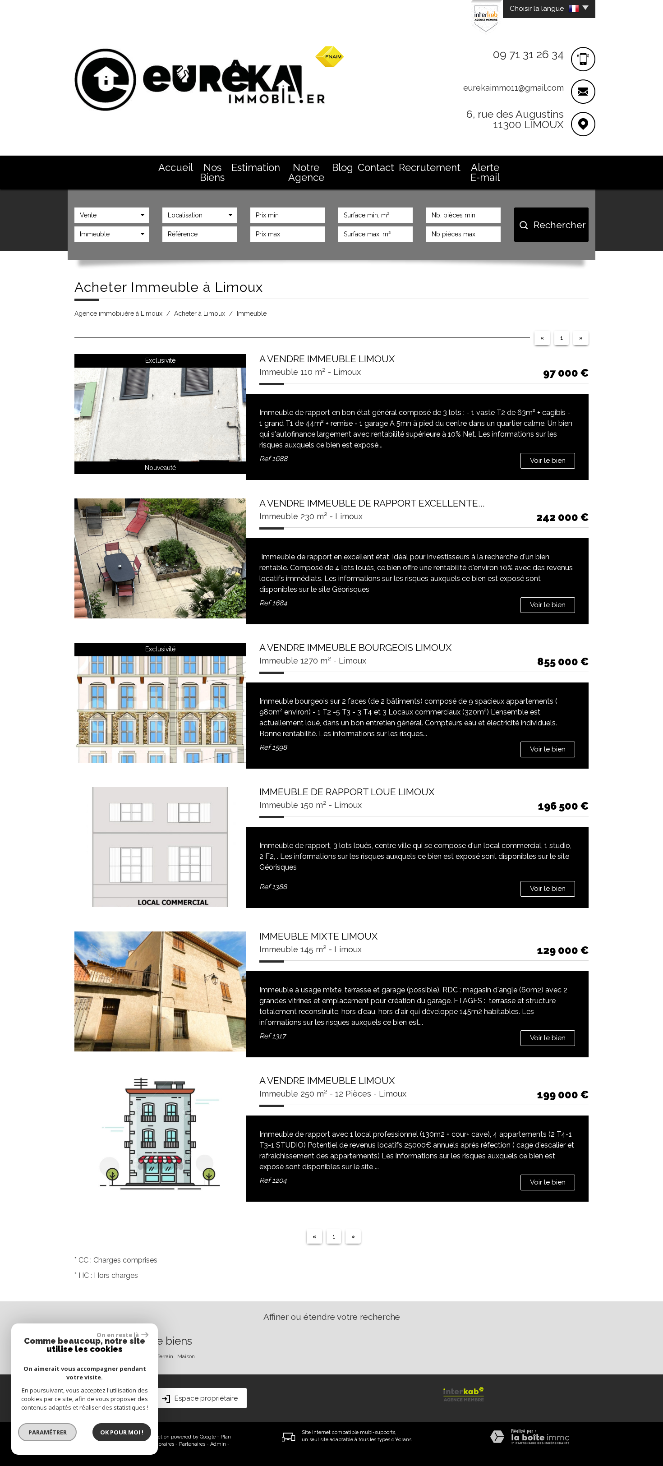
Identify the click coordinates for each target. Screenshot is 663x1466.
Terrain (165, 1356)
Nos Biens (212, 172)
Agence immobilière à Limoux (118, 313)
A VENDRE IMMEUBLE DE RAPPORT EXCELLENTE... (372, 503)
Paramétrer (47, 1432)
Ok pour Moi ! (121, 1432)
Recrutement (429, 167)
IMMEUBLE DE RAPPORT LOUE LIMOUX (346, 792)
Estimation (255, 167)
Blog (342, 167)
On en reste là (118, 1335)
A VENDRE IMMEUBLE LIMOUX (327, 358)
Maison (186, 1356)
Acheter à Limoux (199, 313)
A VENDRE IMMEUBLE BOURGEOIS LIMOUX (355, 647)
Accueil (175, 167)
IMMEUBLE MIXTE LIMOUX (318, 936)
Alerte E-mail (485, 172)
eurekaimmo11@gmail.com (513, 87)
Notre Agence (306, 172)
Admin (218, 1444)
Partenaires (192, 1444)
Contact (376, 167)
